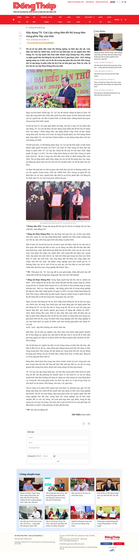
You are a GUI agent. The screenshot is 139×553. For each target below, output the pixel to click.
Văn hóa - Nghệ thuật (46, 19)
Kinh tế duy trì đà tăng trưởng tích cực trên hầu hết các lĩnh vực (107, 94)
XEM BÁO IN (90, 2)
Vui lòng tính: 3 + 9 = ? (34, 456)
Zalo (125, 1)
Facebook (106, 543)
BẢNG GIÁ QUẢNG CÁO (76, 2)
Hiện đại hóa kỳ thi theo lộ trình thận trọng (106, 75)
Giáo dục (69, 19)
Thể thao (60, 19)
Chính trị (19, 19)
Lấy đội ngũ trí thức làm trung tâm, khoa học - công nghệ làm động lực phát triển (108, 66)
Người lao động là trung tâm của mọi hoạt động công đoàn (81, 523)
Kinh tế (27, 19)
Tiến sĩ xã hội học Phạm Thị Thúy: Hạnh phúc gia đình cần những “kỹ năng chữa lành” (107, 84)
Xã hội (34, 19)
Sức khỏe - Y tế (89, 19)
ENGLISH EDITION (102, 2)
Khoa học (109, 19)
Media (117, 19)
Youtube (118, 543)
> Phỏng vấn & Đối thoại (36, 28)
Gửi (58, 461)
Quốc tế (100, 19)
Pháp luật (78, 19)
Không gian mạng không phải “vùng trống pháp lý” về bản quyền (107, 523)
